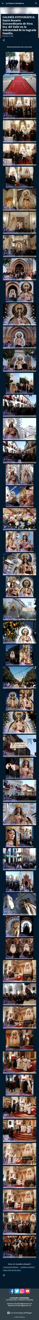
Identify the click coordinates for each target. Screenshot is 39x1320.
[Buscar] (36, 3)
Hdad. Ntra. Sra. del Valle (11, 1270)
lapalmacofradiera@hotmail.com (19, 1303)
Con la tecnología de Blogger (21, 1313)
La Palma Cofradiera (15, 3)
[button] (3, 40)
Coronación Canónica (10, 1267)
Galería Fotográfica (28, 1267)
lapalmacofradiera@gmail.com (19, 1305)
